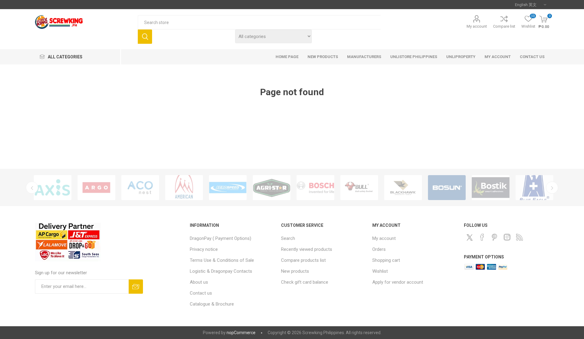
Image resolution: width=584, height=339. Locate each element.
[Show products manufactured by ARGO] (96, 187)
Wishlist (380, 271)
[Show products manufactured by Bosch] (315, 187)
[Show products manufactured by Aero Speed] (228, 187)
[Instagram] (507, 237)
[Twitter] (469, 237)
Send (136, 286)
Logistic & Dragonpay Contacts (221, 271)
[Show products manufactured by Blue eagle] (534, 187)
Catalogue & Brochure (212, 304)
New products (295, 271)
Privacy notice (204, 249)
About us (199, 282)
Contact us (201, 293)
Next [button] (552, 188)
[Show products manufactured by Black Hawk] (403, 187)
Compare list (504, 26)
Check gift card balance (304, 282)
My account (477, 26)
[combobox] (259, 22)
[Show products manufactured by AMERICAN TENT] (184, 187)
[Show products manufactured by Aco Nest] (140, 187)
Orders (379, 249)
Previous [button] (32, 188)
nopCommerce (241, 332)
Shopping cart (386, 260)
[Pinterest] (494, 237)
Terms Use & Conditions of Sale (222, 260)
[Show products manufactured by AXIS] (52, 187)
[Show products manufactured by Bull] (359, 187)
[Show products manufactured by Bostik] (490, 187)
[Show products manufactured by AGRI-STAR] (271, 187)
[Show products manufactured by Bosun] (447, 187)
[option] (53, 187)
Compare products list (303, 260)
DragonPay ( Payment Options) (220, 238)
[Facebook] (482, 237)
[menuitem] (232, 238)
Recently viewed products (306, 249)
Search (145, 36)
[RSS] (519, 237)
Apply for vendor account (397, 282)
